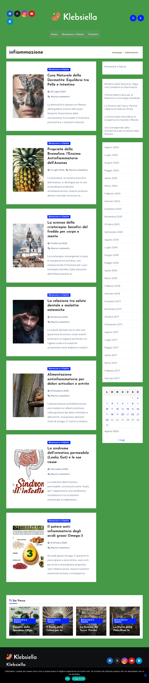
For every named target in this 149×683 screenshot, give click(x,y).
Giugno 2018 (111, 255)
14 (127, 409)
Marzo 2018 (110, 278)
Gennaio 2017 (112, 378)
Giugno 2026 (111, 162)
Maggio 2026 (111, 170)
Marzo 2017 (110, 363)
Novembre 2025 (113, 216)
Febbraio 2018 (112, 286)
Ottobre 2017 (111, 316)
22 (132, 414)
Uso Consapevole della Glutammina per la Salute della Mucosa (121, 130)
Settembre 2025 (113, 232)
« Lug (121, 440)
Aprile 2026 (110, 178)
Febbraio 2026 (112, 193)
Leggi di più (78, 678)
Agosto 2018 (111, 239)
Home (54, 34)
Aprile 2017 (110, 355)
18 (112, 414)
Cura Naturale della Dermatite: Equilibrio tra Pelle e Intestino (68, 80)
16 (138, 409)
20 (122, 414)
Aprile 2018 (110, 270)
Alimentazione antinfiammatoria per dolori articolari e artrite (68, 379)
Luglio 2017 (110, 340)
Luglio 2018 (110, 247)
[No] (145, 675)
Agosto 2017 (111, 332)
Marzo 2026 (111, 186)
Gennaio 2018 (112, 293)
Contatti (93, 34)
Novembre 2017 (113, 309)
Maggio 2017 (111, 347)
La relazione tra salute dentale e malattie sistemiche (66, 305)
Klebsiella (16, 665)
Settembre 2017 (113, 324)
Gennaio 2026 (112, 201)
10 (107, 409)
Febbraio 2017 (112, 370)
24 (107, 420)
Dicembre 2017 (112, 301)
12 (117, 409)
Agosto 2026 (111, 147)
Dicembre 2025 (112, 209)
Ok (67, 678)
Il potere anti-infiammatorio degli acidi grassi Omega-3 (65, 531)
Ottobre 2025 (111, 224)
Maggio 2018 (111, 263)
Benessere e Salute (73, 34)
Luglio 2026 (111, 155)
